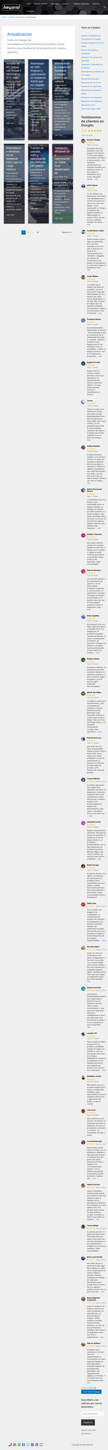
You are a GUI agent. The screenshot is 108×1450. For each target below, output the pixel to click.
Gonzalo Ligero (93, 947)
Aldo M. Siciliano (93, 1343)
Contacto (30, 11)
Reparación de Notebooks (91, 101)
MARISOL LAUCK (94, 1076)
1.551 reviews (87, 135)
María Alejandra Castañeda (93, 1299)
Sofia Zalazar (92, 185)
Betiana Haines (93, 659)
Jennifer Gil (92, 1033)
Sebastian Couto (94, 822)
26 (38, 232)
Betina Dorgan (93, 865)
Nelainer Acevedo (94, 534)
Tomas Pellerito (93, 779)
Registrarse (88, 1422)
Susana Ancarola (94, 988)
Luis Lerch (91, 1110)
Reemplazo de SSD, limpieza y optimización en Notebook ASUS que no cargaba (38, 74)
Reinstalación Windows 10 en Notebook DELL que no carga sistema (14, 158)
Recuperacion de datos (90, 79)
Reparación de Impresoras (91, 97)
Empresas (55, 4)
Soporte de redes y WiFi (91, 109)
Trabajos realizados (81, 4)
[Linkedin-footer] (36, 1444)
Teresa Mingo (92, 1226)
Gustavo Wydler (93, 140)
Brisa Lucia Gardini (94, 1257)
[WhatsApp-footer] (19, 1444)
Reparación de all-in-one (91, 83)
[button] (69, 3)
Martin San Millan (94, 692)
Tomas (90, 401)
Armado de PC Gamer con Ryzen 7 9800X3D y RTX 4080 (13, 70)
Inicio (29, 4)
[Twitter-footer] (28, 1444)
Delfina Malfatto (93, 446)
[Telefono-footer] (10, 1444)
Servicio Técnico (40, 4)
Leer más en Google (91, 1392)
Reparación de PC (88, 105)
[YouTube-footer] (41, 1444)
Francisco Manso (94, 319)
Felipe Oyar (91, 903)
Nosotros (96, 4)
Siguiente (67, 232)
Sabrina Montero (94, 570)
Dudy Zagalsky (93, 616)
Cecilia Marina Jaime (95, 231)
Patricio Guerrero (94, 738)
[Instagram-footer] (32, 1444)
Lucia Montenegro (94, 1141)
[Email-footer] (14, 1444)
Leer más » (10, 123)
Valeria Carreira (93, 1185)
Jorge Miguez (92, 276)
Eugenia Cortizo (93, 362)
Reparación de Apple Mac (91, 86)
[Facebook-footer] (23, 1444)
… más (95, 179)
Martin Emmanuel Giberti (94, 490)
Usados (65, 4)
